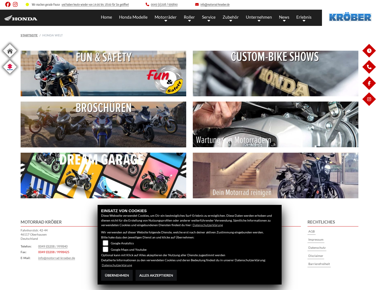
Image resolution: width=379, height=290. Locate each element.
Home (106, 17)
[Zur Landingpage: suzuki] (10, 74)
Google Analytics (122, 243)
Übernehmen (117, 275)
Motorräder (166, 17)
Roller (189, 17)
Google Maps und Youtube (129, 249)
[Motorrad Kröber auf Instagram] (16, 5)
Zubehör (231, 17)
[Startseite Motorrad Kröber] (350, 16)
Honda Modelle (133, 17)
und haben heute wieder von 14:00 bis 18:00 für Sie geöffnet (95, 4)
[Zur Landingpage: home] (10, 58)
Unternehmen (259, 17)
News (284, 17)
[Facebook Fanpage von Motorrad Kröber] (9, 5)
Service (209, 17)
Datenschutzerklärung (208, 225)
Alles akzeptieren (156, 275)
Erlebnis (303, 17)
